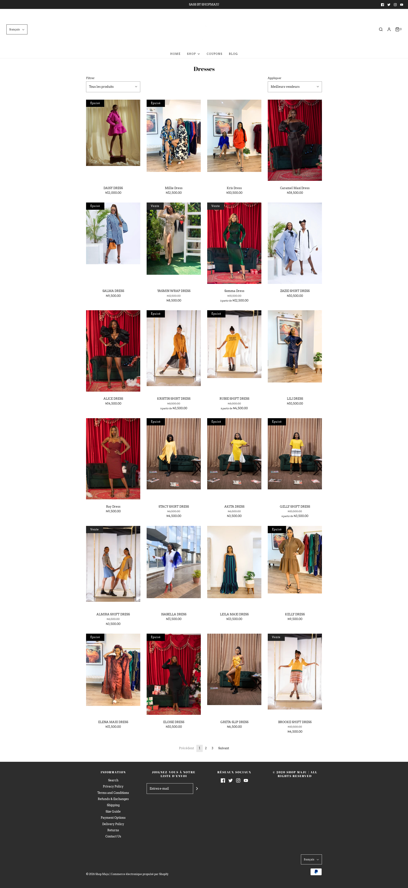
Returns (113, 830)
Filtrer (90, 78)
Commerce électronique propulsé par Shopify (140, 874)
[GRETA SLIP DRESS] (234, 675)
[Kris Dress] (234, 141)
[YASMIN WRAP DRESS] (174, 244)
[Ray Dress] (113, 459)
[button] (16, 29)
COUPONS (214, 53)
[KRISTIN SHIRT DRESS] (174, 351)
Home (175, 53)
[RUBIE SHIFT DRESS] (234, 351)
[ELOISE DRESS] (174, 675)
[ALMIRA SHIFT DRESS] (113, 567)
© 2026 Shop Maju (97, 874)
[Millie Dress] (174, 141)
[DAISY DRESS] (113, 141)
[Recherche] (380, 29)
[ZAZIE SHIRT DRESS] (295, 244)
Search (113, 780)
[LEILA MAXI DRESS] (234, 567)
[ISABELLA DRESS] (174, 567)
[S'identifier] (389, 29)
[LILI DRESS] (295, 351)
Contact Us (113, 836)
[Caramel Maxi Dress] (295, 141)
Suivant (223, 748)
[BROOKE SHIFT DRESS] (295, 675)
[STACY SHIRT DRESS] (174, 459)
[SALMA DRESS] (113, 244)
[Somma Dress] (234, 244)
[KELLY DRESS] (295, 567)
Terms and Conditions (113, 793)
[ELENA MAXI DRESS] (113, 675)
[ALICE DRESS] (113, 351)
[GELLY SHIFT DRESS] (295, 459)
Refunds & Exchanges (113, 799)
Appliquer (274, 78)
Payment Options (113, 817)
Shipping (113, 805)
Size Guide (113, 811)
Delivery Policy (113, 824)
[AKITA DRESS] (234, 459)
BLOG (233, 53)
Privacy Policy (113, 786)
